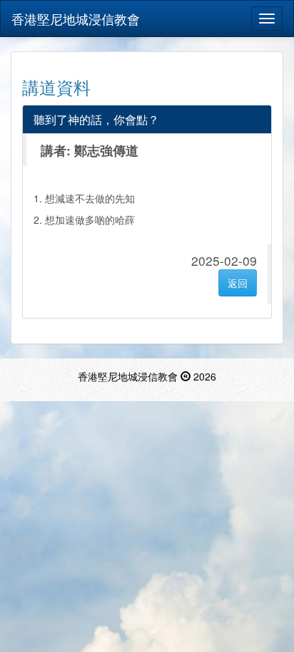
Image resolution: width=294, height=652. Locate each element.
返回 (238, 283)
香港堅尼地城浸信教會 (75, 18)
